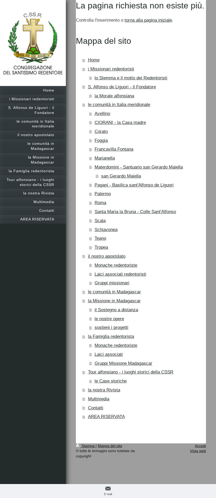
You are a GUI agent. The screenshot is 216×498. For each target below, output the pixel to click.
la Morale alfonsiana (114, 95)
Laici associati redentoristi (120, 274)
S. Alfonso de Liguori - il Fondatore (122, 86)
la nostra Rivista (104, 389)
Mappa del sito (110, 446)
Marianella (105, 158)
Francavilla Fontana (114, 149)
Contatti (95, 407)
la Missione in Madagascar (114, 300)
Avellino (102, 113)
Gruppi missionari (112, 282)
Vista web (198, 451)
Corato (101, 131)
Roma (100, 202)
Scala (100, 220)
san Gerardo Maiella (121, 176)
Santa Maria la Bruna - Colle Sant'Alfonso (135, 211)
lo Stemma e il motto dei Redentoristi (131, 77)
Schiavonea (106, 229)
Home (94, 60)
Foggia (101, 140)
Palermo (103, 193)
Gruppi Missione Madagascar (123, 363)
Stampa (88, 446)
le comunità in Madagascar (114, 291)
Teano (100, 238)
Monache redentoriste (116, 265)
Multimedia (98, 398)
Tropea (101, 247)
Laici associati (109, 354)
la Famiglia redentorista (111, 336)
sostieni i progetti (111, 327)
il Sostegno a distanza (116, 309)
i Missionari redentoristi (111, 68)
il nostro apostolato (106, 256)
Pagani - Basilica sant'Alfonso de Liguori (134, 185)
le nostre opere (109, 318)
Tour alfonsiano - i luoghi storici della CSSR (130, 372)
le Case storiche (111, 381)
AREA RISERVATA (106, 416)
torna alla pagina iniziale (148, 20)
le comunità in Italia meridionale (119, 104)
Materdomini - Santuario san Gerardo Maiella (139, 167)
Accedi (200, 446)
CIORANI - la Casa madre (120, 122)
